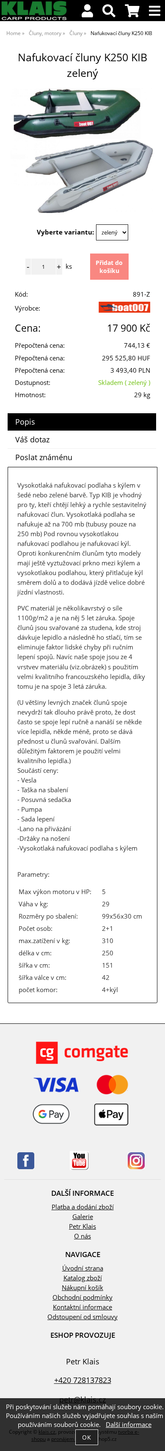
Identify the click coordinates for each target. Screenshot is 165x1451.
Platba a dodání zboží (83, 1207)
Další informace (128, 1424)
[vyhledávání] (109, 13)
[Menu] (154, 11)
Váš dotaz (32, 439)
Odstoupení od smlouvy (82, 1316)
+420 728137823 (82, 1380)
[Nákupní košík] (132, 13)
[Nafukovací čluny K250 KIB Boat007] (82, 150)
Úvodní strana (82, 1268)
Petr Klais (82, 1226)
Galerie (82, 1216)
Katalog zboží (82, 1278)
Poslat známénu (43, 457)
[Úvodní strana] (34, 18)
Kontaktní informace (82, 1307)
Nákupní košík (82, 1287)
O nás (82, 1236)
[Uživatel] (87, 13)
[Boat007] (124, 310)
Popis (25, 422)
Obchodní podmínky (82, 1297)
